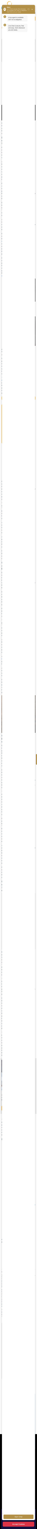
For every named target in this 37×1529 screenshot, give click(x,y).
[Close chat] (32, 9)
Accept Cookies (18, 1524)
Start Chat (18, 1517)
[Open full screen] (28, 9)
